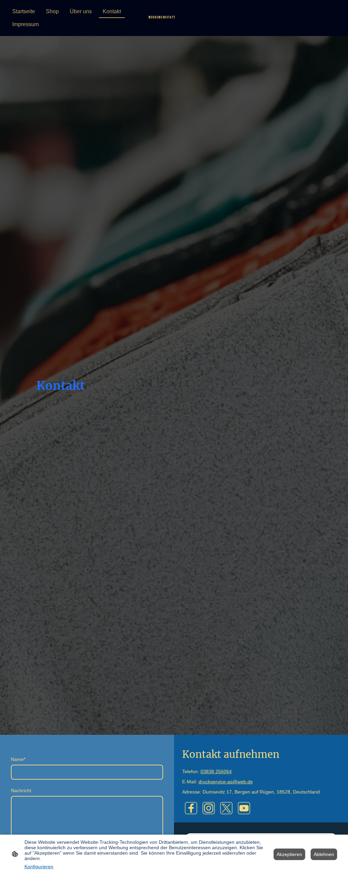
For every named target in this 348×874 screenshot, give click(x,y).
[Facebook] (191, 808)
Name (18, 759)
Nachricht (21, 790)
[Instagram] (209, 808)
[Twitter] (226, 808)
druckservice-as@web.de (225, 781)
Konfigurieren (38, 866)
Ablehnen (324, 854)
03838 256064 (216, 771)
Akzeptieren (289, 854)
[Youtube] (244, 808)
